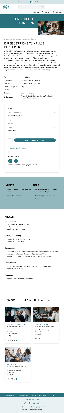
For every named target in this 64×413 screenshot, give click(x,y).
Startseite (7, 39)
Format (10, 123)
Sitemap (50, 407)
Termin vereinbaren (40, 395)
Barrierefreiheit (44, 407)
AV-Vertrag (34, 407)
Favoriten (47, 12)
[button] (17, 148)
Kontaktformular (24, 395)
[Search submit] (43, 7)
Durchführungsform (15, 116)
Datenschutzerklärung (17, 407)
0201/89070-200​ (8, 395)
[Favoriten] (42, 12)
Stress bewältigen (16, 39)
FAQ (39, 407)
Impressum (25, 407)
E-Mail (52, 395)
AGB (30, 407)
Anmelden (36, 12)
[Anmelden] (31, 12)
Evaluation (12, 131)
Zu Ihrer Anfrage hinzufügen (34, 140)
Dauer (10, 108)
